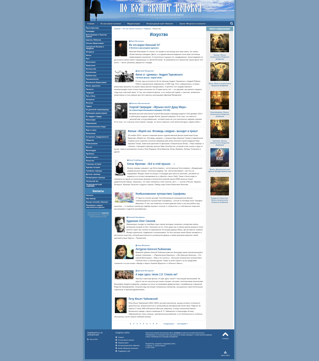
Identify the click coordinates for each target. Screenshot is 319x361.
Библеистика (91, 76)
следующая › (169, 324)
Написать (89, 195)
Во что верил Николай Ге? (144, 45)
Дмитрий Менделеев (145, 71)
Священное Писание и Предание (95, 47)
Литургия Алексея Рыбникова (153, 249)
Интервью (90, 52)
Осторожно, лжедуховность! (97, 137)
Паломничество (92, 79)
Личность (90, 89)
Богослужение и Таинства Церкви (96, 35)
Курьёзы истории (93, 167)
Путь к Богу (90, 96)
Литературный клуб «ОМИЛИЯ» (94, 185)
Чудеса (89, 106)
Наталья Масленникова (140, 103)
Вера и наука (91, 130)
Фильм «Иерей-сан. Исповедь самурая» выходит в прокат (163, 131)
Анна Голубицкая (136, 160)
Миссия (89, 147)
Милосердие (91, 150)
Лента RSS (94, 339)
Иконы (88, 55)
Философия (91, 120)
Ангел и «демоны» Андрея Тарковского (159, 74)
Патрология (90, 65)
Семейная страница (94, 171)
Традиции (90, 93)
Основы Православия (95, 43)
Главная (90, 24)
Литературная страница (95, 178)
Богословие (90, 62)
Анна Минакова (143, 245)
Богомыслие (91, 69)
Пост (88, 59)
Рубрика (147, 29)
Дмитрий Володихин (145, 271)
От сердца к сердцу (94, 116)
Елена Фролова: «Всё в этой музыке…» (151, 164)
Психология (90, 133)
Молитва (89, 103)
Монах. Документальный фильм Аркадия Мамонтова (219, 171)
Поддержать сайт (124, 351)
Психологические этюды (96, 127)
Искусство (90, 161)
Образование (91, 123)
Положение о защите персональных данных (95, 206)
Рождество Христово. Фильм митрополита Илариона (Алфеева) (219, 200)
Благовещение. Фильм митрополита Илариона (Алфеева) (219, 114)
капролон (105, 213)
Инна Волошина (137, 41)
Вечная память (92, 157)
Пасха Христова (92, 28)
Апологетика (91, 72)
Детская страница (93, 174)
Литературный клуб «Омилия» (159, 24)
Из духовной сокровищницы (97, 110)
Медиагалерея (133, 24)
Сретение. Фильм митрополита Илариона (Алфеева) (219, 143)
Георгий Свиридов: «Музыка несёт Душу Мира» (158, 107)
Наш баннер (91, 199)
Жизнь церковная (93, 86)
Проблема (90, 154)
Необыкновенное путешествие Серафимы (161, 194)
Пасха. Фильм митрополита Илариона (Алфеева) (220, 85)
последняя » (182, 324)
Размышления (92, 144)
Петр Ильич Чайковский (143, 299)
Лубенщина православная (96, 113)
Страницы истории (93, 164)
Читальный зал (92, 181)
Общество (90, 140)
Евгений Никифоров (136, 217)
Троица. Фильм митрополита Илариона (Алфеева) (219, 57)
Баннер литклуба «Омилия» (97, 202)
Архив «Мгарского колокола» (193, 24)
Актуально (90, 99)
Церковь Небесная (93, 40)
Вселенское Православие (96, 82)
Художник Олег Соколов (140, 221)
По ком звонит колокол (111, 24)
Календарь (90, 31)
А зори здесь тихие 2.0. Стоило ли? (157, 274)
